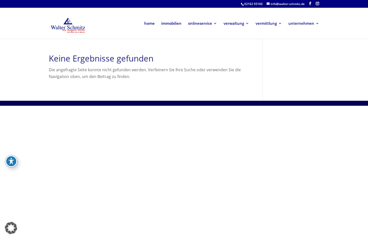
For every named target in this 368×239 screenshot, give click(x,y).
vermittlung (266, 24)
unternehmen (301, 24)
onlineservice (200, 24)
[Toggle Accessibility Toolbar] (11, 161)
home (149, 24)
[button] (11, 228)
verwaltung (234, 24)
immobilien (171, 24)
